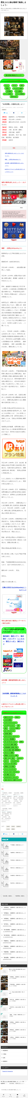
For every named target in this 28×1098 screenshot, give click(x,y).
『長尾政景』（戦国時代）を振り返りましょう (17, 1030)
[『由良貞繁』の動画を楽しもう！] (19, 799)
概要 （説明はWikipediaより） (13, 159)
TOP (13, 1081)
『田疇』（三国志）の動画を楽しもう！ (17, 1015)
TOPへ (24, 1096)
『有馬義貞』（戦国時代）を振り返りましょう (14, 913)
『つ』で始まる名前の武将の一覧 (16, 992)
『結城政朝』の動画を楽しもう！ (17, 875)
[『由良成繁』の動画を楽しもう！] (7, 815)
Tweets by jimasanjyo (7, 1071)
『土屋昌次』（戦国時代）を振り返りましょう (17, 1038)
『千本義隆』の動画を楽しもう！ (17, 844)
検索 (21, 207)
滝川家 (8, 829)
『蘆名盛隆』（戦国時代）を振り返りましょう (14, 957)
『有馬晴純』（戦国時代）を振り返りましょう (14, 918)
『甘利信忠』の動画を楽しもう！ (17, 860)
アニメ (3, 1096)
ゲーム (10, 1096)
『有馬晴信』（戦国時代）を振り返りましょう (14, 907)
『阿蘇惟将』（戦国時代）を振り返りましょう (14, 946)
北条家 (8, 826)
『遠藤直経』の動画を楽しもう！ (17, 852)
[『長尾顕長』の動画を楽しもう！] (7, 799)
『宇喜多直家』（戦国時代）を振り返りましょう (17, 985)
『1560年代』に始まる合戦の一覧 (17, 1008)
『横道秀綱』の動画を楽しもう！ (21, 896)
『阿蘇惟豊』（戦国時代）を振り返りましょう (14, 952)
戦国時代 (4, 109)
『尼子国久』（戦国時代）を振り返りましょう (14, 924)
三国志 (4, 1054)
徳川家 (13, 826)
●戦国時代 (5, 1050)
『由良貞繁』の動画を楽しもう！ (8, 896)
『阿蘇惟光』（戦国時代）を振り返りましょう (14, 940)
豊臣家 (13, 829)
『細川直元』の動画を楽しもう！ (17, 883)
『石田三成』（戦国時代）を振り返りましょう (17, 1000)
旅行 (17, 1096)
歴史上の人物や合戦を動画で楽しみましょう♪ (17, 970)
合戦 (4, 1057)
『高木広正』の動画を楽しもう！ (17, 867)
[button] (12, 26)
